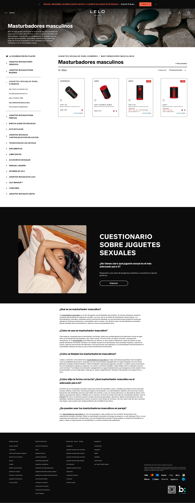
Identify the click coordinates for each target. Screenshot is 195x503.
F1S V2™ (63, 397)
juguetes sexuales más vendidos (75, 449)
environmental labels (41, 479)
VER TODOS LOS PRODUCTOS (18, 89)
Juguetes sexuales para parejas (21, 116)
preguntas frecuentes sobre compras (45, 471)
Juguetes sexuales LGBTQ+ (22, 194)
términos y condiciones (16, 475)
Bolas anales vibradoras (18, 107)
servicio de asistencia (41, 446)
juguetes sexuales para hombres (75, 457)
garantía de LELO (40, 453)
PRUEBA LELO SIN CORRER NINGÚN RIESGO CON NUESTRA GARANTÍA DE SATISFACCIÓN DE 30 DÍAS (97, 4)
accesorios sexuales (72, 475)
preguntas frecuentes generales (44, 468)
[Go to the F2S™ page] (174, 92)
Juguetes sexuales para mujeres (21, 71)
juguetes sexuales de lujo (73, 468)
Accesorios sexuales (19, 160)
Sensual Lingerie (17, 166)
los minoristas (13, 482)
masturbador (78, 340)
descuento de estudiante (42, 490)
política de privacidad (15, 468)
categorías (69, 446)
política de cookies (14, 471)
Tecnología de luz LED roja (22, 143)
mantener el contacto (41, 482)
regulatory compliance (41, 464)
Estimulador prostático (18, 93)
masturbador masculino (71, 315)
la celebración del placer (22, 56)
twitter (96, 453)
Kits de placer (16, 129)
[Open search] (170, 13)
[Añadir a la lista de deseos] (61, 100)
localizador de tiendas (42, 486)
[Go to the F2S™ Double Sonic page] (106, 92)
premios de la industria (16, 457)
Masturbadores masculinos (19, 102)
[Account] (179, 13)
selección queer (70, 482)
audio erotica (98, 460)
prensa (11, 460)
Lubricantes (15, 154)
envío (36, 449)
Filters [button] (64, 70)
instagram (97, 449)
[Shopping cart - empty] (188, 13)
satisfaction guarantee (41, 460)
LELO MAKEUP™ (16, 183)
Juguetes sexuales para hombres (23, 83)
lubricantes (69, 471)
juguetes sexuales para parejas (75, 460)
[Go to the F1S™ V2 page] (71, 92)
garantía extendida (41, 457)
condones (69, 479)
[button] (51, 4)
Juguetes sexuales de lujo (22, 177)
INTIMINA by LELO (17, 171)
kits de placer (70, 464)
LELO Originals (39, 493)
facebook (97, 457)
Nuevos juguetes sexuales (22, 124)
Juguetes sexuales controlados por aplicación (23, 136)
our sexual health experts (101, 464)
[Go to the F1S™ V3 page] (140, 92)
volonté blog (97, 446)
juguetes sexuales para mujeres (75, 453)
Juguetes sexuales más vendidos (20, 63)
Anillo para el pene (16, 98)
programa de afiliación (15, 479)
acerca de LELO (13, 446)
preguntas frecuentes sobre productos (46, 475)
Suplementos (15, 149)
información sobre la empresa (17, 453)
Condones (14, 188)
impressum (12, 449)
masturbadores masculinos (97, 360)
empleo (11, 464)
